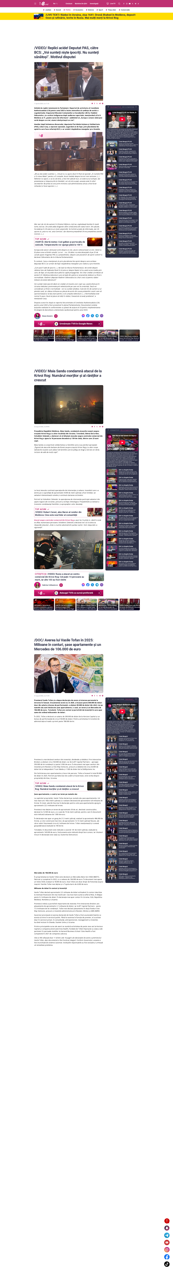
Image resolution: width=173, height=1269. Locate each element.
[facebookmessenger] (92, 103)
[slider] (68, 169)
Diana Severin (47, 316)
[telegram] (100, 103)
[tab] (116, 107)
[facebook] (94, 103)
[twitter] (97, 103)
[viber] (102, 103)
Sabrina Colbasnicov (50, 585)
